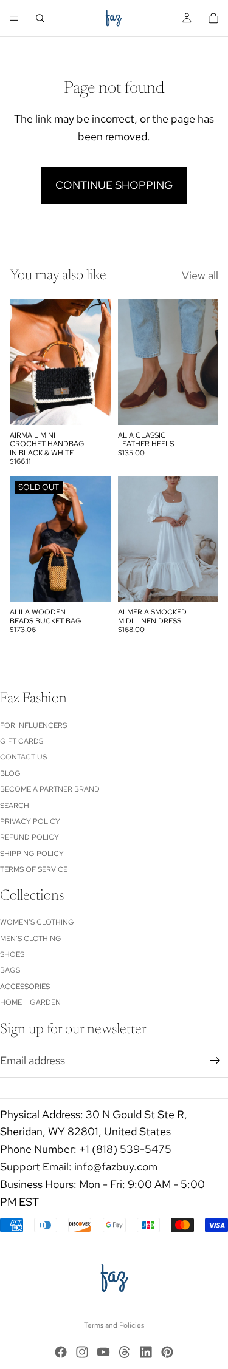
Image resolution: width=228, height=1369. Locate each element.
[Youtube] (103, 1352)
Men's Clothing (30, 938)
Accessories (25, 986)
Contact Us (23, 757)
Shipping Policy (32, 853)
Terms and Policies (114, 1325)
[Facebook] (61, 1352)
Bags (10, 970)
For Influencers (33, 725)
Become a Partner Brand (50, 789)
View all (200, 275)
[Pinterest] (167, 1352)
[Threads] (124, 1352)
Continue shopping (114, 185)
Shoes (12, 954)
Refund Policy (29, 837)
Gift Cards (21, 741)
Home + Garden (30, 1002)
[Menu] (14, 18)
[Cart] (213, 18)
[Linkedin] (146, 1352)
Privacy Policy (30, 821)
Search (14, 805)
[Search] (40, 18)
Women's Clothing (37, 922)
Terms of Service (33, 869)
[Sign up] (215, 1060)
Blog (10, 773)
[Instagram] (82, 1352)
